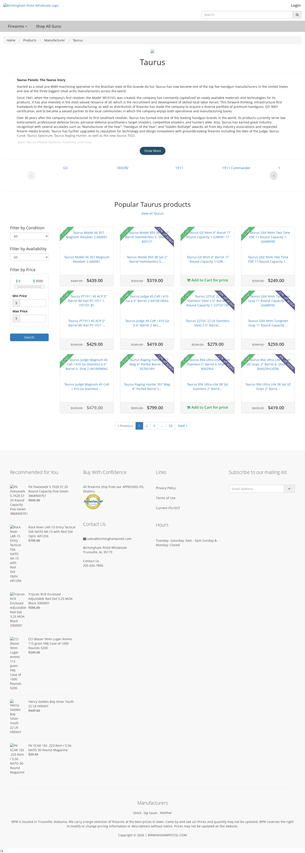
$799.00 (34, 540)
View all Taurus (152, 213)
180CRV (122, 168)
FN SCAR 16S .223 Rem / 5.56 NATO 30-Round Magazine (49, 747)
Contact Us (91, 561)
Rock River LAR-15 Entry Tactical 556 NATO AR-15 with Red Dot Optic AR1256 (51, 531)
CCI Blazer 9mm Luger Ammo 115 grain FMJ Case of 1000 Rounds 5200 (50, 643)
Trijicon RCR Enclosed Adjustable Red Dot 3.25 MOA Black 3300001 (50, 598)
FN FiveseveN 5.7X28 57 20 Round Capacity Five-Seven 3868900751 (48, 491)
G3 (65, 168)
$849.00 (34, 500)
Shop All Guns (48, 26)
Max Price (20, 311)
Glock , (138, 813)
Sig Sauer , (152, 813)
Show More (152, 151)
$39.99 (33, 754)
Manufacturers (152, 803)
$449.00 (34, 710)
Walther (166, 813)
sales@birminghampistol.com (109, 539)
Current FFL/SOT (168, 508)
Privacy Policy (166, 488)
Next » (182, 426)
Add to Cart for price (209, 280)
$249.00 (34, 652)
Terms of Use (165, 498)
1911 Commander (236, 168)
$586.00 (34, 607)
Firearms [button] (16, 26)
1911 (179, 168)
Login (296, 5)
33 (170, 426)
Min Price (20, 296)
